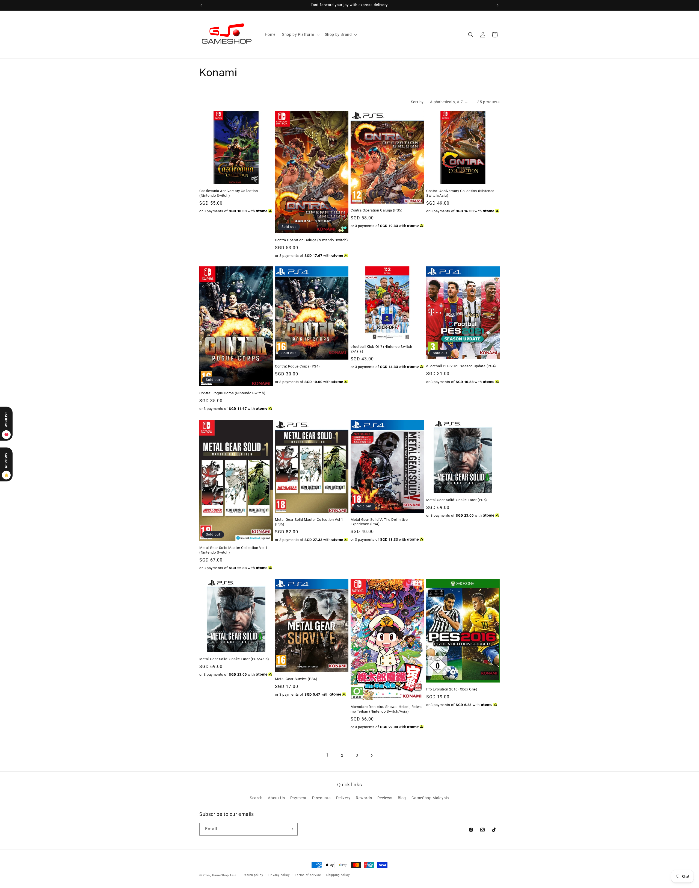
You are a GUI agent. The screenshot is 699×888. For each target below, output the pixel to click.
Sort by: (418, 102)
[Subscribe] (291, 829)
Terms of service (308, 875)
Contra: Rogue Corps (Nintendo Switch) (232, 393)
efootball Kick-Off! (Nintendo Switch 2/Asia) (381, 349)
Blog (402, 798)
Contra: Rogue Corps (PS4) (297, 366)
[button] (300, 34)
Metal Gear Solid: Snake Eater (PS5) (456, 500)
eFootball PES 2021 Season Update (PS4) (461, 366)
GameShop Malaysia (430, 798)
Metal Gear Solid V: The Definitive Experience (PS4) (379, 521)
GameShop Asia (224, 875)
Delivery (343, 798)
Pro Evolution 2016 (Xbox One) (451, 689)
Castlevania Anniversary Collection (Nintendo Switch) (228, 193)
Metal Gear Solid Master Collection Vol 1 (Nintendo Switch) (233, 550)
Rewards (364, 798)
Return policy (253, 875)
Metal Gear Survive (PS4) (296, 679)
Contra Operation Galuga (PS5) (376, 210)
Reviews (384, 798)
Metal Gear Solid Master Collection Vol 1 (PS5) (309, 521)
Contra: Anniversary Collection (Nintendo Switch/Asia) (460, 193)
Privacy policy (279, 875)
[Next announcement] (498, 5)
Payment (298, 798)
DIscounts (321, 798)
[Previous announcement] (201, 5)
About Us (276, 798)
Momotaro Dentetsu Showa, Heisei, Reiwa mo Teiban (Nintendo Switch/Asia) (386, 709)
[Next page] (372, 755)
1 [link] (327, 755)
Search (256, 798)
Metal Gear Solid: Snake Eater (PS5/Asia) (234, 659)
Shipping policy (338, 875)
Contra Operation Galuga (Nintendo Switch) (311, 240)
